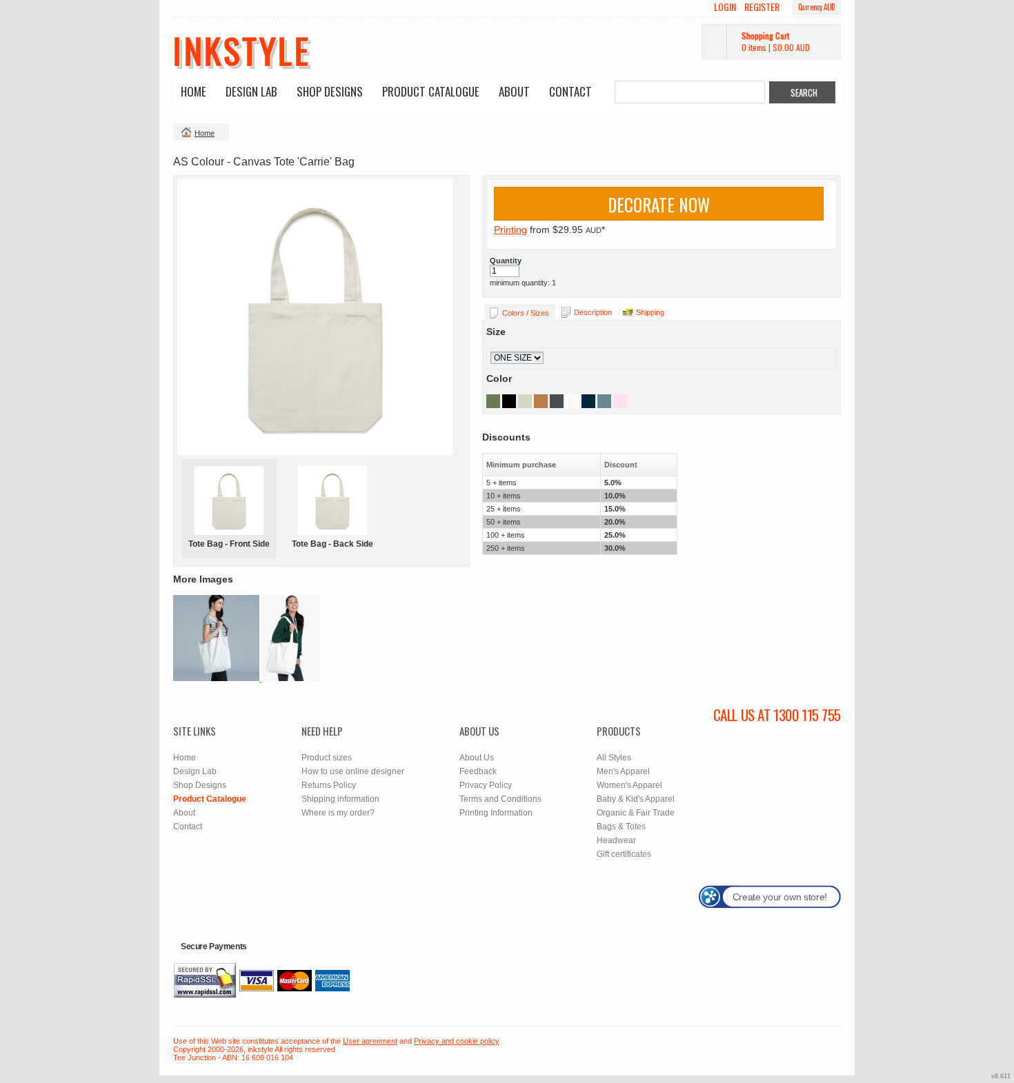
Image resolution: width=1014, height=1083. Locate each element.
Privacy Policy (485, 785)
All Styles (614, 757)
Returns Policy (328, 785)
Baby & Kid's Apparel (636, 799)
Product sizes (326, 757)
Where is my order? (338, 813)
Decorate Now (659, 204)
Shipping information (340, 799)
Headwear (616, 840)
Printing (510, 229)
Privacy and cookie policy (456, 1041)
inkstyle (241, 49)
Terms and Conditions (500, 799)
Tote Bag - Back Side (332, 544)
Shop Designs (330, 91)
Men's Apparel (623, 771)
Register (761, 7)
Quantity (505, 260)
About (514, 91)
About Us (476, 757)
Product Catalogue (430, 91)
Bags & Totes (621, 826)
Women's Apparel (629, 785)
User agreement (370, 1041)
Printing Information (496, 813)
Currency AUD (816, 6)
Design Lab (251, 91)
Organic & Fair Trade (636, 813)
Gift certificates (624, 854)
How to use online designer (352, 771)
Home (193, 91)
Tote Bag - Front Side (229, 544)
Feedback (478, 771)
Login (725, 7)
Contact (570, 91)
